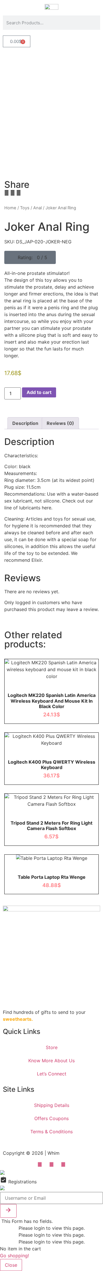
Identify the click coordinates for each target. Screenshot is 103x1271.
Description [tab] (25, 423)
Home (10, 207)
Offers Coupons (51, 1118)
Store (52, 1047)
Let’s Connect (51, 1074)
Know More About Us (51, 1060)
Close (11, 1265)
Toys (24, 207)
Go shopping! (14, 1255)
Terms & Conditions (51, 1131)
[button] (30, 257)
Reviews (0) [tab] (60, 423)
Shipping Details (51, 1105)
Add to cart (39, 392)
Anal (37, 207)
